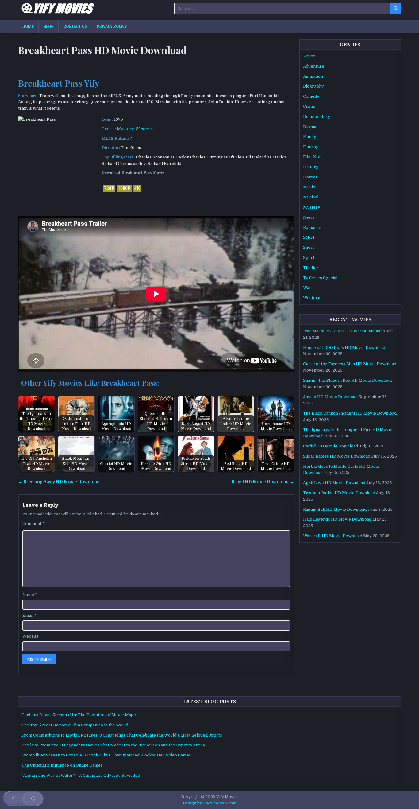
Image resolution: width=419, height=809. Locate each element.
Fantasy (310, 146)
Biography (313, 86)
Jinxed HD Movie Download (330, 396)
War (307, 287)
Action (309, 56)
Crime (309, 106)
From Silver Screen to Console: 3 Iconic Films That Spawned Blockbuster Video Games (106, 755)
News (308, 217)
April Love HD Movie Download (334, 482)
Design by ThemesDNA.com (209, 803)
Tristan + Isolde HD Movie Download (339, 492)
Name (29, 594)
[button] (23, 798)
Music (309, 187)
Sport (308, 257)
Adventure (313, 66)
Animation (313, 76)
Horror (310, 177)
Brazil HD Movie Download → (262, 481)
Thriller (311, 267)
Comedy (311, 96)
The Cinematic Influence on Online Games (62, 765)
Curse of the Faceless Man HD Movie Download (349, 364)
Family (309, 136)
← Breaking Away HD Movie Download (59, 481)
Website (30, 636)
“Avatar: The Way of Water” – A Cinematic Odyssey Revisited (80, 775)
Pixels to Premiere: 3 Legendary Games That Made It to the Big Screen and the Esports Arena (113, 745)
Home (28, 26)
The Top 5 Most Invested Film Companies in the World (74, 725)
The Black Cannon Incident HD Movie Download (350, 413)
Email (29, 615)
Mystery (125, 129)
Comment (33, 523)
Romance (312, 227)
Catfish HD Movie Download (330, 446)
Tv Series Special (320, 278)
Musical (310, 197)
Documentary (316, 116)
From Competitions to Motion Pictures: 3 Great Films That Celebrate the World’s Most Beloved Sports (121, 735)
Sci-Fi (308, 237)
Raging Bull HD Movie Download (335, 509)
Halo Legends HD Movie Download (337, 519)
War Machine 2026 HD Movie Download (342, 331)
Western (144, 129)
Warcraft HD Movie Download (332, 535)
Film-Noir (312, 156)
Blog (49, 26)
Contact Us (75, 26)
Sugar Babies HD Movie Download (336, 456)
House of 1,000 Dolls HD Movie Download (344, 347)
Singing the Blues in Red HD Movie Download (347, 380)
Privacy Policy (112, 26)
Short (308, 247)
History (310, 167)
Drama (309, 126)
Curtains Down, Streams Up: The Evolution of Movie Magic (79, 715)
